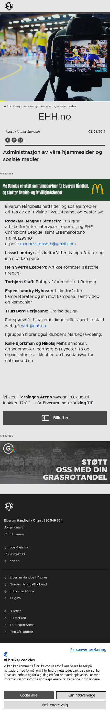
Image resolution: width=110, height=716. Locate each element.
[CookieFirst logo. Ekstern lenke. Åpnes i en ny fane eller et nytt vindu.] (6, 654)
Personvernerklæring (88, 649)
